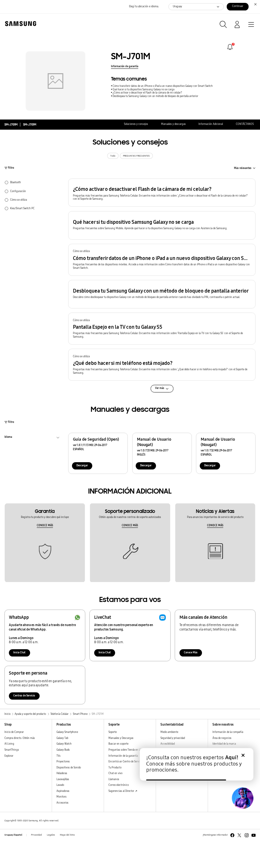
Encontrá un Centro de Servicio (125, 761)
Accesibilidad (167, 743)
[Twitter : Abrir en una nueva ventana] (239, 835)
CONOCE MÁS (45, 525)
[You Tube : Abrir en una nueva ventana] (253, 835)
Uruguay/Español (13, 835)
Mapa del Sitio (67, 835)
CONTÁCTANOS (245, 124)
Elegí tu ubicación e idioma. (144, 6)
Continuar (237, 6)
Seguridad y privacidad (172, 738)
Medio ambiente (169, 732)
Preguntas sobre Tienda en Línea (126, 749)
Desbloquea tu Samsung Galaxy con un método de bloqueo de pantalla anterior (155, 96)
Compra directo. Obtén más (19, 738)
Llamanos (113, 779)
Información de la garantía (123, 755)
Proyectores (63, 761)
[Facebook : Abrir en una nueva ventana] (232, 835)
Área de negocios (221, 738)
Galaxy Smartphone (67, 732)
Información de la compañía (227, 732)
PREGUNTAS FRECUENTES (136, 156)
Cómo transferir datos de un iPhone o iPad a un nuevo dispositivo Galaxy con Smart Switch (163, 86)
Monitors (61, 796)
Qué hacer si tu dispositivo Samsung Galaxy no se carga (143, 89)
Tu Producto (115, 767)
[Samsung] (19, 23)
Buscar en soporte (118, 743)
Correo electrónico (118, 785)
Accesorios (62, 802)
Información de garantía (124, 66)
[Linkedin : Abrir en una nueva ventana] (246, 835)
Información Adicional (210, 124)
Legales (51, 835)
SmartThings (11, 749)
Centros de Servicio (24, 695)
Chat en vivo (115, 773)
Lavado (60, 785)
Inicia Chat (19, 652)
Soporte (112, 732)
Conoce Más (191, 652)
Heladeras (61, 773)
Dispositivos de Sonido (68, 767)
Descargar (82, 465)
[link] (230, 47)
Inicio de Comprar (14, 732)
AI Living (9, 743)
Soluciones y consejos (136, 124)
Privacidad (36, 835)
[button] (162, 192)
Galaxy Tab (62, 738)
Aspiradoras (62, 791)
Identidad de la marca (224, 743)
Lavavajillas (62, 779)
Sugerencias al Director (121, 791)
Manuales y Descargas (120, 738)
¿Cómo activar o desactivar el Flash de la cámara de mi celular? (147, 92)
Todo (112, 156)
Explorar (8, 755)
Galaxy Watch (64, 743)
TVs (58, 755)
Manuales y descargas (173, 124)
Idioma (8, 438)
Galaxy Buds (63, 749)
